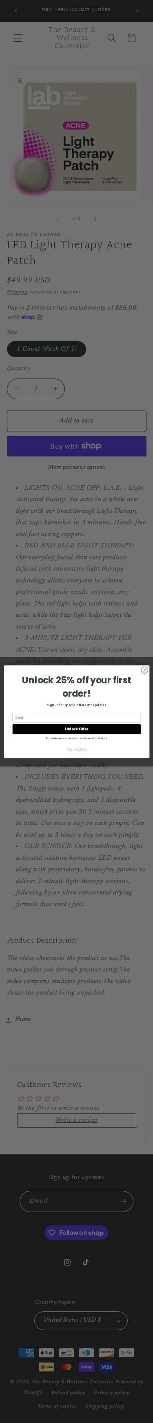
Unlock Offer (76, 729)
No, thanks (76, 749)
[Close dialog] (144, 670)
